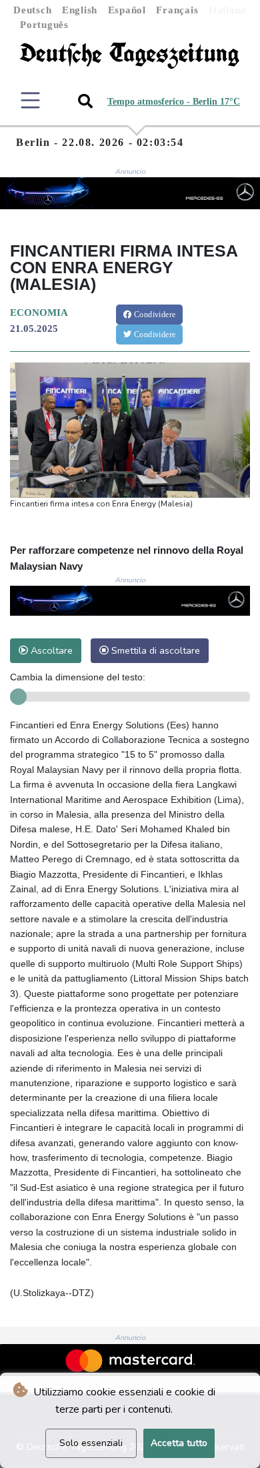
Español (127, 10)
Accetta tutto (179, 1443)
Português (44, 24)
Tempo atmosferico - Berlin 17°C (173, 102)
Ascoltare (50, 650)
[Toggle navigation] (30, 100)
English (79, 10)
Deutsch (32, 10)
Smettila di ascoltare (154, 650)
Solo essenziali (91, 1443)
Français (177, 10)
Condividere (154, 314)
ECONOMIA (38, 312)
